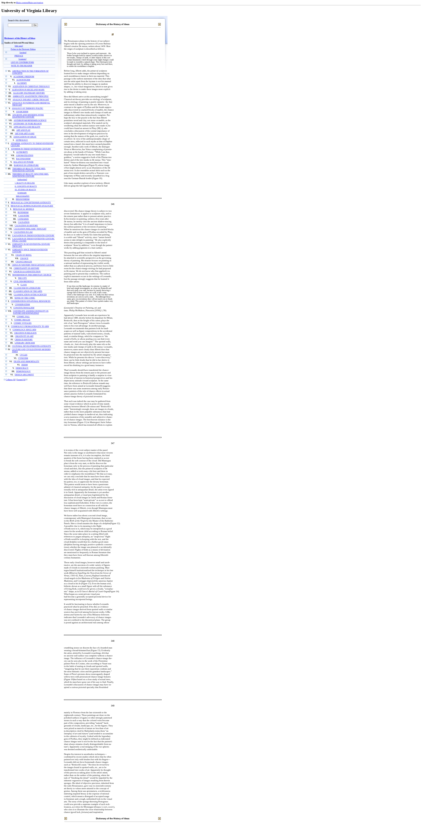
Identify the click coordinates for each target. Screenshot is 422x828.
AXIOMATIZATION (24, 155)
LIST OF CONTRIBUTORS (22, 62)
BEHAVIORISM (23, 199)
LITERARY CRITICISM (25, 343)
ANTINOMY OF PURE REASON (27, 124)
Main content (22, 2)
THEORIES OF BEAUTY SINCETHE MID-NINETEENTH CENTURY (30, 175)
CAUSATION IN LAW (23, 232)
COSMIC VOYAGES (22, 323)
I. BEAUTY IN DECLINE (25, 183)
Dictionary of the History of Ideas (19, 38)
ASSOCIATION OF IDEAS (24, 137)
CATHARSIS (23, 219)
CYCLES (23, 355)
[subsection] (22, 180)
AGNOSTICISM (23, 80)
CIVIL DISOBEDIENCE (24, 282)
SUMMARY (22, 193)
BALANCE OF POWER (23, 162)
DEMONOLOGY (23, 371)
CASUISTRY (23, 216)
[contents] (22, 59)
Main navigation (35, 2)
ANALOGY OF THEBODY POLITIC (27, 108)
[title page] (19, 46)
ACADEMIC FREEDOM (23, 77)
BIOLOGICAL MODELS (23, 209)
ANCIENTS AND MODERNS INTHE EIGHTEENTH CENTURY (28, 116)
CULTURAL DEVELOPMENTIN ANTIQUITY (31, 346)
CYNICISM (23, 358)
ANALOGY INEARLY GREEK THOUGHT (31, 100)
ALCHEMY (22, 83)
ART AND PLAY (23, 130)
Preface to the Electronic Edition (23, 49)
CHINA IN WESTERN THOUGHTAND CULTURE (33, 265)
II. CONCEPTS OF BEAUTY (26, 186)
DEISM (24, 365)
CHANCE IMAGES (23, 262)
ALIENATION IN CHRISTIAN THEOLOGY (31, 86)
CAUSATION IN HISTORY (26, 226)
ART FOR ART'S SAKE (24, 134)
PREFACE (19, 56)
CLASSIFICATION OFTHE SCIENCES (30, 295)
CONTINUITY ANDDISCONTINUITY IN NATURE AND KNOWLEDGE (30, 312)
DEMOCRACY (22, 368)
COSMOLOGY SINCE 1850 (24, 330)
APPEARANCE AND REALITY (27, 127)
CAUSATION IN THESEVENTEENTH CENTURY (33, 236)
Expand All (21, 380)
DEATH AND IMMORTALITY (26, 362)
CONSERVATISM (22, 305)
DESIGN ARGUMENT (24, 375)
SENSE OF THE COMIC (25, 298)
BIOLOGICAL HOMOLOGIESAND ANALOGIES (32, 206)
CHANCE (24, 258)
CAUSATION (24, 222)
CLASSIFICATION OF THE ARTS (27, 291)
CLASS (23, 285)
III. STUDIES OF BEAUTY (25, 190)
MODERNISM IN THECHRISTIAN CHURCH (31, 275)
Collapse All (10, 380)
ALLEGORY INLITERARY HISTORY (29, 93)
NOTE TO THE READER (21, 66)
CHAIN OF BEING (23, 255)
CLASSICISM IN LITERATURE (27, 288)
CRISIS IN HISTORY (24, 340)
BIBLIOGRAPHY (23, 196)
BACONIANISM (23, 159)
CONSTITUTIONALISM (23, 308)
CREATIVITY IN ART (24, 336)
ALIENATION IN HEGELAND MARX (28, 90)
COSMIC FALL (23, 317)
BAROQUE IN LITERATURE (26, 165)
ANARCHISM (22, 112)
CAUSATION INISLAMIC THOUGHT (30, 229)
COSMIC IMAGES (22, 320)
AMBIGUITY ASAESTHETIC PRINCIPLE (30, 96)
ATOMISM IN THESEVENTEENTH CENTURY (31, 149)
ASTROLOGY (22, 140)
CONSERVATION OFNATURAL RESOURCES (30, 301)
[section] (23, 53)
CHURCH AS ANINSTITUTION (27, 272)
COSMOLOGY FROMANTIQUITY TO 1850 (30, 326)
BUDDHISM (23, 212)
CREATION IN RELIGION (25, 333)
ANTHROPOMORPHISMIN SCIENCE (30, 120)
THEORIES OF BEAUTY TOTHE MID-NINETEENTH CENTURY (29, 170)
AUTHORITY (22, 152)
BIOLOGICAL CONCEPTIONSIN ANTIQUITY (31, 203)
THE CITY (22, 278)
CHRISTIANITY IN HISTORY (26, 268)
